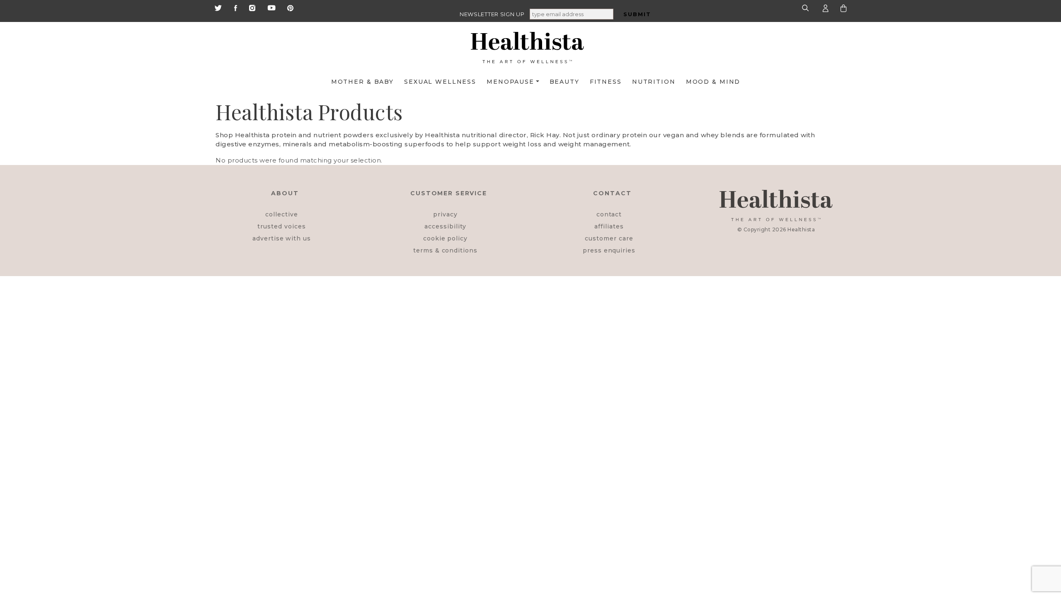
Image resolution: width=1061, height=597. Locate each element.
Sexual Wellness (440, 81)
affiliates (608, 226)
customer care (609, 238)
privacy (445, 214)
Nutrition (654, 81)
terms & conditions (445, 250)
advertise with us (281, 238)
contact (609, 214)
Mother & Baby (362, 81)
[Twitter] (218, 7)
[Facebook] (235, 7)
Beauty (564, 81)
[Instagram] (252, 7)
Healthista (801, 229)
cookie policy (445, 238)
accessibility (445, 226)
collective (281, 214)
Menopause (510, 81)
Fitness (606, 81)
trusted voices (281, 226)
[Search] (806, 8)
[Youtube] (271, 7)
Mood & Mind (713, 81)
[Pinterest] (290, 7)
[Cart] (844, 8)
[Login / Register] (825, 8)
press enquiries (609, 250)
